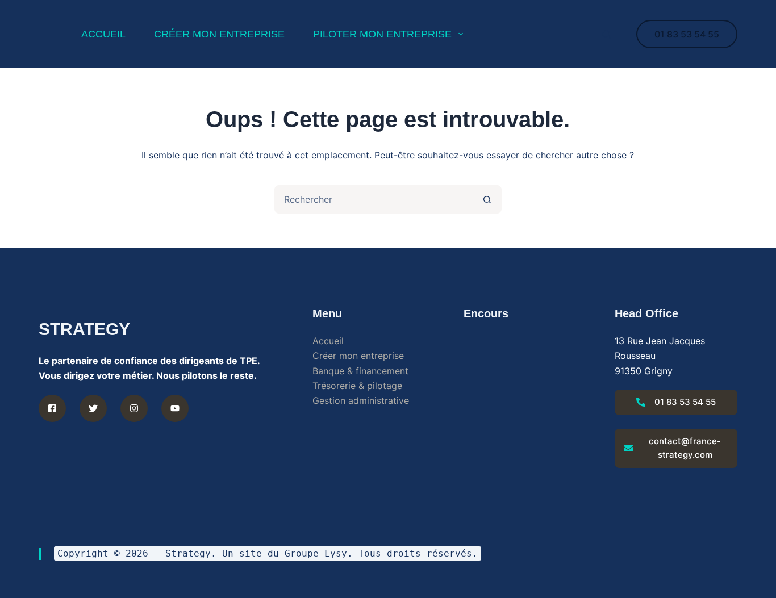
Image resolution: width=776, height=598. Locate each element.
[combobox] (375, 199)
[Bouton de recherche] (487, 199)
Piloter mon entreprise (382, 34)
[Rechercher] (606, 34)
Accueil (328, 340)
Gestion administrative (360, 400)
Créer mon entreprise (219, 34)
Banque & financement (360, 371)
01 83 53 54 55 (686, 34)
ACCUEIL (103, 34)
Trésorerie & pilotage (357, 385)
